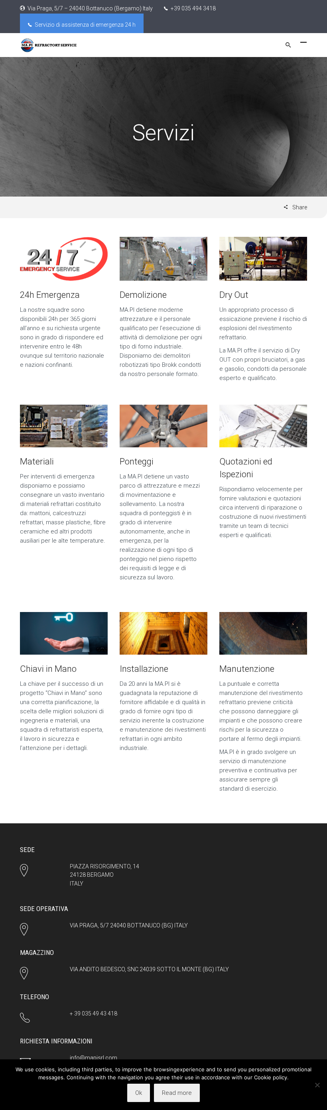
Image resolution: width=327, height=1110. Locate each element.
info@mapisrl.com (93, 1058)
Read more (177, 1092)
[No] (317, 1085)
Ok (138, 1092)
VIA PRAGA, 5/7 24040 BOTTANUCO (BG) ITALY (129, 925)
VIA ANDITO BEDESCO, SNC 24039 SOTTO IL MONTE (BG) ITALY (149, 969)
